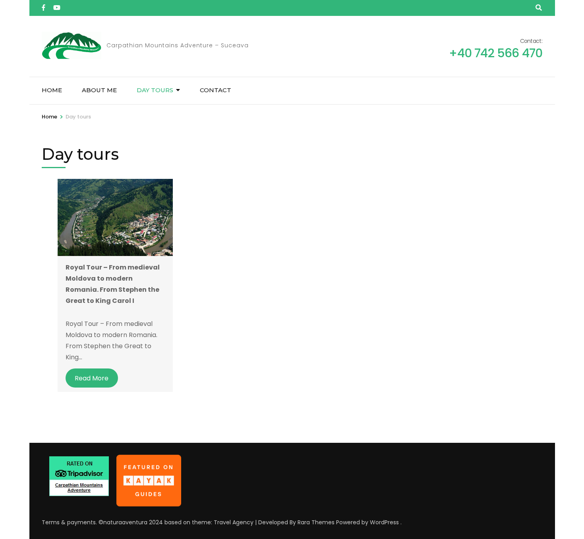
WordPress (384, 522)
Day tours (155, 90)
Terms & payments (69, 522)
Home (52, 90)
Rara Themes (316, 522)
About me (99, 90)
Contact (215, 90)
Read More (91, 378)
